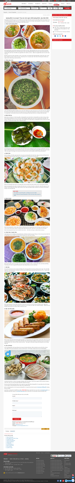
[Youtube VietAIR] (62, 36)
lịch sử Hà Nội (9, 446)
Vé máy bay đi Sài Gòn (40, 461)
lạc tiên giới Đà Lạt (9, 444)
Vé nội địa (30, 3)
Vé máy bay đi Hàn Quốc (54, 475)
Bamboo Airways (67, 470)
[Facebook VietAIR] (55, 36)
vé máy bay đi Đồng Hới (41, 387)
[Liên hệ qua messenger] (73, 478)
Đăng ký (69, 0)
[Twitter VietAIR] (57, 36)
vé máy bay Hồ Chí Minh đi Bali (55, 460)
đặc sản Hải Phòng (10, 445)
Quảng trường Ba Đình (10, 440)
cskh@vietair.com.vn (19, 424)
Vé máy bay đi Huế (39, 467)
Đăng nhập (63, 0)
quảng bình (12, 431)
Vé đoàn (56, 3)
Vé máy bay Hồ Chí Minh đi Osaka (56, 463)
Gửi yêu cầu (17, 419)
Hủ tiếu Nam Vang (9, 439)
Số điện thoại (15, 400)
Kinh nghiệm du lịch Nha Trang (12, 438)
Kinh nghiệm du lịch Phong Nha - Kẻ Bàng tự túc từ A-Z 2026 (25, 192)
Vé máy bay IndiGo (67, 463)
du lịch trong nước (21, 391)
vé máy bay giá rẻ (44, 390)
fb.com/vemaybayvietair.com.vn (22, 425)
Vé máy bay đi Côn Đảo (40, 471)
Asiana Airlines (66, 477)
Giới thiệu (24, 3)
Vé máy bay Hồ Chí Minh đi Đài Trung (56, 468)
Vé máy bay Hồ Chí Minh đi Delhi (56, 464)
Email (13, 405)
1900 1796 (18, 422)
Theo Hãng (66, 458)
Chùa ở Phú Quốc (9, 437)
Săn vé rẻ (44, 3)
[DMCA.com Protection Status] (45, 429)
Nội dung (14, 410)
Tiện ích (68, 3)
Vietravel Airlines (67, 471)
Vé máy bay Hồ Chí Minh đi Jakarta (56, 467)
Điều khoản (38, 452)
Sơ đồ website (47, 452)
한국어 (51, 0)
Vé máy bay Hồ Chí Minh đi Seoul (56, 461)
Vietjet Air (66, 467)
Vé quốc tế (37, 3)
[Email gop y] (65, 36)
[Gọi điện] (73, 475)
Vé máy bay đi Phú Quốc (40, 468)
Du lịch (50, 3)
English (45, 0)
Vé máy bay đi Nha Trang (40, 464)
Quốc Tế (52, 458)
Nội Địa (37, 458)
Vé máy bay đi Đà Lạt (40, 470)
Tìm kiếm (67, 8)
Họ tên (14, 396)
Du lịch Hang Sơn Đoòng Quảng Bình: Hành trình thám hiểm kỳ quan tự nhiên (27, 195)
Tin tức (62, 3)
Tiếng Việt (57, 0)
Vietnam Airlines (67, 468)
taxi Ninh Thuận (9, 447)
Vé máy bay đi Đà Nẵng (40, 463)
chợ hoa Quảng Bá (10, 441)
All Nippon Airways (67, 475)
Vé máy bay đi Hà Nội (40, 460)
